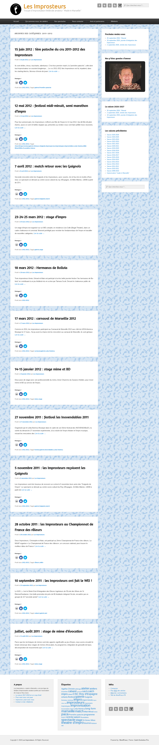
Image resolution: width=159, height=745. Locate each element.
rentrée (69, 717)
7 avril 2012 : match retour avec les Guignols (48, 166)
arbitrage (78, 689)
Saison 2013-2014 (113, 162)
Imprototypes (59, 146)
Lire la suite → (54, 71)
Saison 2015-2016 (113, 157)
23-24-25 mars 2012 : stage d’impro (40, 217)
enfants (64, 697)
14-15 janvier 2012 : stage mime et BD (42, 369)
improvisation (80, 705)
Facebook (99, 5)
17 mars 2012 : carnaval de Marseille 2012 (45, 318)
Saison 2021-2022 (113, 144)
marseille (68, 711)
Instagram (120, 5)
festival (26, 146)
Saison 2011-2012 (113, 166)
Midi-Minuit (89, 712)
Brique (21, 146)
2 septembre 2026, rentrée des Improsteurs (121, 45)
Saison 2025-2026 (113, 135)
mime (36, 399)
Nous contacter (77, 21)
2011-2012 (25, 87)
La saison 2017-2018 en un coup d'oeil (28, 695)
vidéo (41, 562)
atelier (85, 688)
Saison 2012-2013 (113, 164)
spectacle (68, 720)
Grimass (36, 146)
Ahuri (16, 146)
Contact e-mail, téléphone (24, 702)
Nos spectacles (60, 21)
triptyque (94, 723)
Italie (71, 709)
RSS (115, 5)
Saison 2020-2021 (113, 146)
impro (78, 699)
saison (77, 717)
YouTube (110, 5)
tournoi (87, 723)
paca (65, 714)
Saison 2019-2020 (113, 148)
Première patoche (45, 87)
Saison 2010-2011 (113, 168)
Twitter (105, 5)
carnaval (37, 351)
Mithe (21, 148)
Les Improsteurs (45, 6)
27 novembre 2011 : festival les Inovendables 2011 (52, 417)
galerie (36, 87)
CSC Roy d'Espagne (85, 693)
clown (70, 694)
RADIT (63, 717)
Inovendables (49, 450)
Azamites (64, 691)
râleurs (36, 562)
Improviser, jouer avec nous (25, 700)
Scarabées (26, 148)
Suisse (33, 148)
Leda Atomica (78, 146)
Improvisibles (69, 146)
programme (89, 714)
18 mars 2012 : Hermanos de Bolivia (41, 268)
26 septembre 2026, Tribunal (116, 38)
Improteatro (89, 703)
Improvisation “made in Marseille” (118, 173)
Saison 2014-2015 (113, 159)
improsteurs (76, 702)
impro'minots (87, 700)
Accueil (16, 21)
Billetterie (114, 21)
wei (46, 613)
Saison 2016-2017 (113, 155)
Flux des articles (118, 691)
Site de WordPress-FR (118, 695)
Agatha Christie (68, 689)
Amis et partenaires (97, 21)
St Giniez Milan (89, 720)
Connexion (114, 688)
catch (85, 691)
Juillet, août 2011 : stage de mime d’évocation (49, 631)
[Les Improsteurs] (15, 9)
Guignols (43, 146)
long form (90, 708)
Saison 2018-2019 (113, 150)
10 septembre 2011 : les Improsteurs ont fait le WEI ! (53, 580)
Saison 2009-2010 (113, 171)
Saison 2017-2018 (113, 153)
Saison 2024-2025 (113, 137)
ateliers (93, 688)
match (48, 199)
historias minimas (67, 700)
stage (41, 249)
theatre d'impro (72, 722)
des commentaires (119, 693)
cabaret (37, 613)
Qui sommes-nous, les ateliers (36, 21)
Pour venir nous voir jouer (24, 697)
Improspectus (50, 146)
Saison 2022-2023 (113, 141)
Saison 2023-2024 (113, 139)
